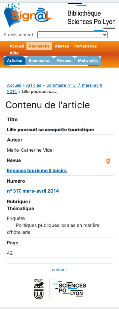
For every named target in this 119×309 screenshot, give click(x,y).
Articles (14, 60)
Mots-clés (88, 60)
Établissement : (20, 34)
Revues (64, 60)
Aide (14, 52)
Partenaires (85, 46)
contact (59, 269)
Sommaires (40, 60)
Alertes (62, 46)
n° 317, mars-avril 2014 (33, 191)
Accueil (17, 46)
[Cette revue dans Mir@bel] (108, 160)
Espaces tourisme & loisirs (37, 170)
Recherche (39, 46)
